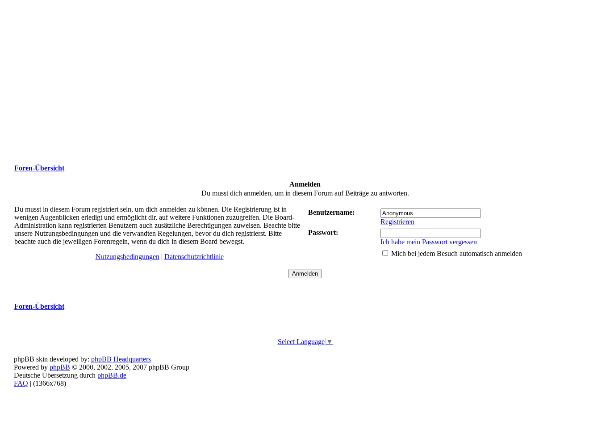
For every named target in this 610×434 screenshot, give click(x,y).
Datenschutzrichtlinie (194, 256)
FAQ (21, 383)
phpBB (60, 367)
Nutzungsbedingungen (127, 256)
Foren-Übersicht (39, 168)
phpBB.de (111, 375)
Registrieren (397, 222)
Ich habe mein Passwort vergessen (428, 242)
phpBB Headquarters (121, 359)
